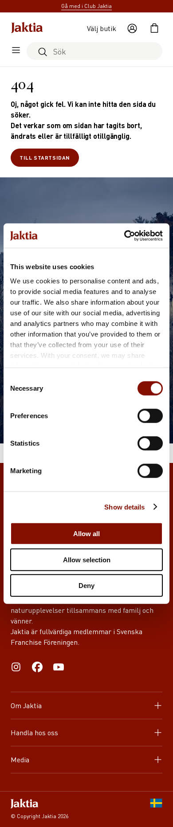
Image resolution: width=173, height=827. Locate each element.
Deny (86, 585)
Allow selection (86, 559)
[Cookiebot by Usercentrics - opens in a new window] (124, 235)
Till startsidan (45, 157)
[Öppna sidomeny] (16, 51)
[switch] (150, 416)
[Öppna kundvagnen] (154, 28)
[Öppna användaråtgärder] (132, 28)
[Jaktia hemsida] (27, 28)
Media (20, 759)
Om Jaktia (26, 705)
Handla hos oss (34, 732)
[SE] (156, 809)
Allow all (86, 533)
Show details (124, 506)
